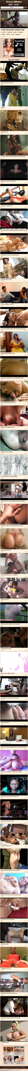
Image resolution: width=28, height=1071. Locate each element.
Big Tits (4, 32)
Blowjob (9, 32)
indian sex (11, 1069)
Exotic (8, 34)
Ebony (3, 34)
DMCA (24, 1067)
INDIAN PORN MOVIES (4, 1070)
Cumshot (20, 32)
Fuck (13, 34)
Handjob (18, 34)
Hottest (17, 4)
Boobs (15, 32)
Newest (10, 4)
